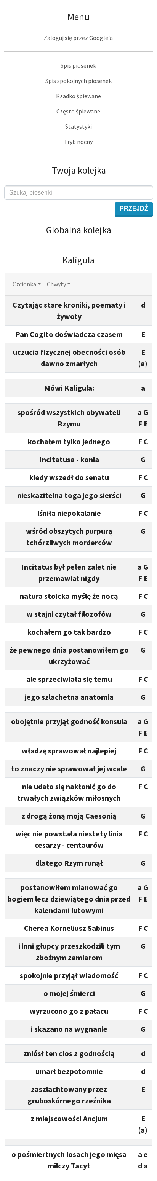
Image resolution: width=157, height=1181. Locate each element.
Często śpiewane (78, 111)
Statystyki (78, 126)
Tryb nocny (78, 141)
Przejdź (134, 208)
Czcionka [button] (24, 284)
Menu (78, 17)
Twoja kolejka (79, 170)
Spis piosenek (78, 65)
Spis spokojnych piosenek (78, 81)
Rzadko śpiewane (78, 96)
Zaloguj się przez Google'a (78, 37)
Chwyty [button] (56, 284)
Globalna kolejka (78, 230)
